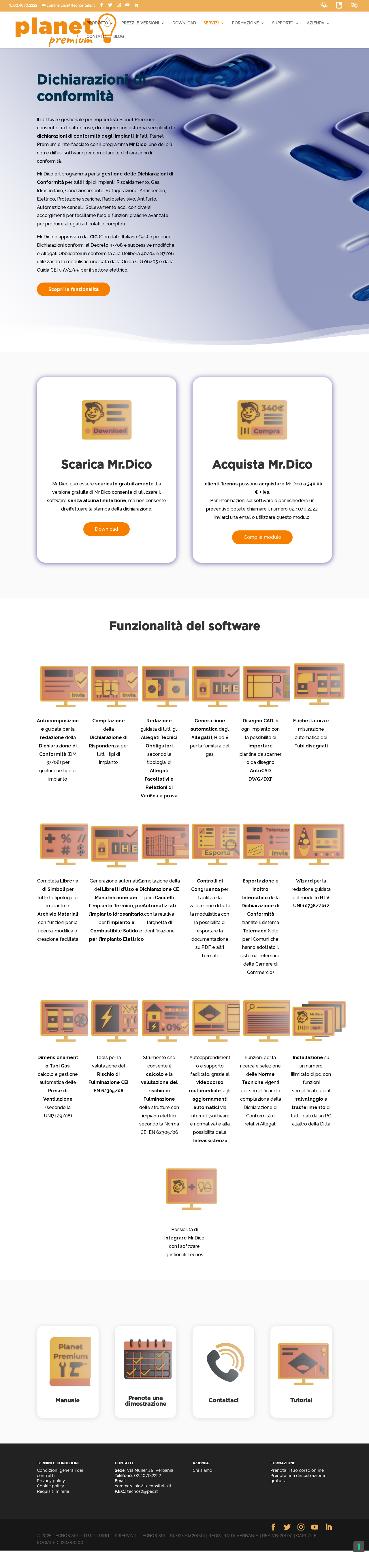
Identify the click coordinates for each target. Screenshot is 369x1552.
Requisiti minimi (53, 1491)
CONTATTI (96, 37)
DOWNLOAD (184, 23)
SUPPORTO (282, 23)
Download (106, 529)
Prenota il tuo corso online (297, 1470)
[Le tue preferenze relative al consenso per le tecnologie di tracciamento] (358, 1546)
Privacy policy (51, 1480)
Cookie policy (50, 1486)
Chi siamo (202, 1470)
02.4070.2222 (25, 5)
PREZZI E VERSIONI (140, 23)
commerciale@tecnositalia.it (71, 5)
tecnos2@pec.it (142, 1491)
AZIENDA (315, 23)
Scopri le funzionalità (73, 289)
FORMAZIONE (245, 23)
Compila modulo (262, 537)
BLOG (118, 37)
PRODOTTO (97, 23)
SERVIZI (211, 23)
